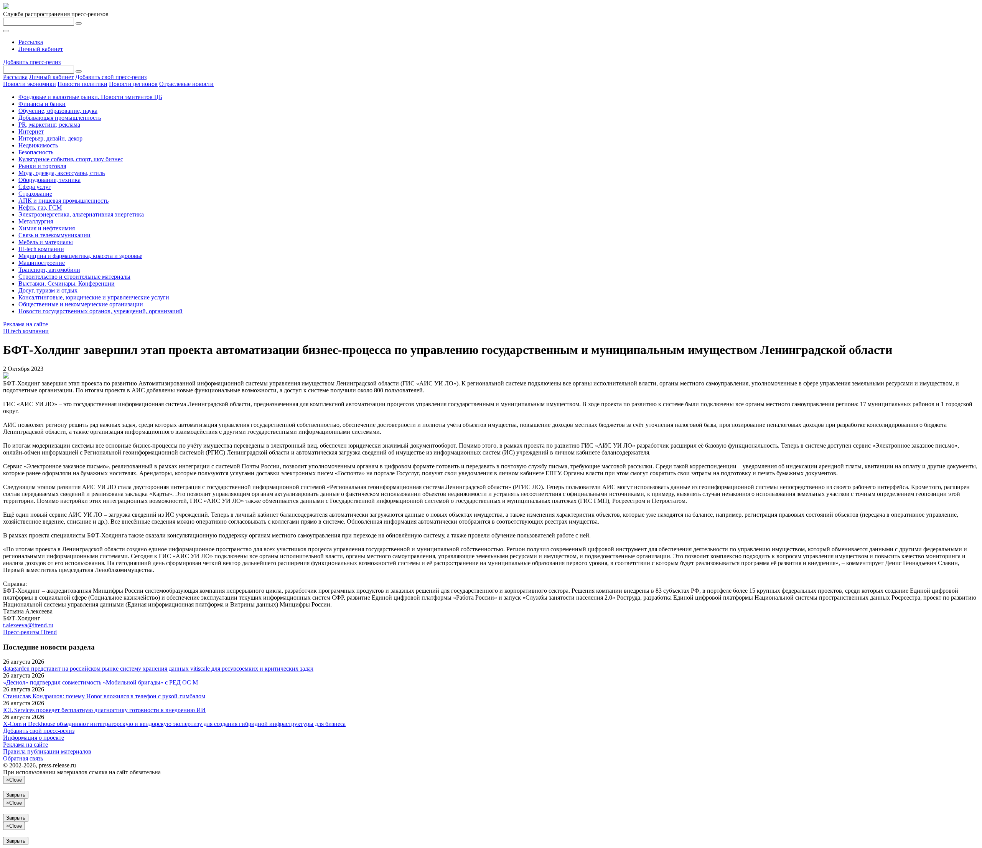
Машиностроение (41, 263)
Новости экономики (29, 84)
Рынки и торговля (42, 166)
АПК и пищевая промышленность (63, 200)
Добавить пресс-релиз (32, 62)
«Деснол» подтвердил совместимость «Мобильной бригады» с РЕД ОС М (100, 682)
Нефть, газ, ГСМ (40, 207)
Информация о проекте (33, 737)
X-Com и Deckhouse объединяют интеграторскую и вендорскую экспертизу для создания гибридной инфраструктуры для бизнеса (174, 724)
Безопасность (35, 152)
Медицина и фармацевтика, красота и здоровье (80, 256)
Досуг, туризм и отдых (47, 290)
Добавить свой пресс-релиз (111, 77)
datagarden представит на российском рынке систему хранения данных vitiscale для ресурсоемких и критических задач (158, 668)
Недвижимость (38, 145)
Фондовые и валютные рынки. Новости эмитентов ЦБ (90, 97)
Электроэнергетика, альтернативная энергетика (81, 214)
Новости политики (82, 84)
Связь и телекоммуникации (54, 235)
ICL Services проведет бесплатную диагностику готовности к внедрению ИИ (104, 710)
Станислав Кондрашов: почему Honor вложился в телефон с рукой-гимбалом (104, 696)
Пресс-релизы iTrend (30, 632)
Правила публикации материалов (47, 751)
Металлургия (35, 221)
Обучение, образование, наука (57, 110)
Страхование (35, 193)
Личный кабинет (40, 49)
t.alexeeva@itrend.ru (28, 625)
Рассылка (30, 42)
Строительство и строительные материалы (74, 276)
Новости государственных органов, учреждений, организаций (100, 311)
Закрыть (15, 795)
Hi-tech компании (41, 249)
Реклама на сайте (25, 324)
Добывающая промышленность (59, 117)
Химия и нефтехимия (46, 228)
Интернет (31, 131)
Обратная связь (23, 758)
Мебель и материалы (45, 242)
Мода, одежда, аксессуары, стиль (61, 173)
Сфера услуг (34, 186)
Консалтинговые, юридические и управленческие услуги (93, 297)
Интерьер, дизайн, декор (50, 138)
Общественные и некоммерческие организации (80, 304)
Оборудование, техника (49, 180)
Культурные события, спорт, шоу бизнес (70, 159)
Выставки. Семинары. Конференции (66, 283)
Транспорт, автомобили (49, 269)
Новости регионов (133, 84)
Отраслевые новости (186, 84)
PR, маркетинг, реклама (49, 124)
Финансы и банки (42, 104)
